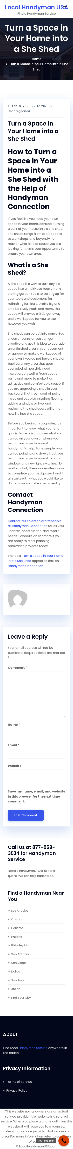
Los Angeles (19, 910)
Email (13, 745)
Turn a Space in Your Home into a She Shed (33, 131)
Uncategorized (19, 111)
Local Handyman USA (36, 7)
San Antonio (20, 954)
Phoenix (16, 937)
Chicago (17, 919)
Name (14, 724)
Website (14, 766)
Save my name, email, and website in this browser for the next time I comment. (36, 796)
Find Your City (21, 998)
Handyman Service (33, 1048)
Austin (15, 989)
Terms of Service (19, 1081)
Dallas (15, 971)
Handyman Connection (25, 566)
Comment (17, 667)
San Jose (18, 980)
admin (41, 106)
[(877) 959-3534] (63, 1140)
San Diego (18, 963)
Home (36, 59)
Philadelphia (20, 945)
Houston (17, 928)
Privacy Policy (16, 1090)
